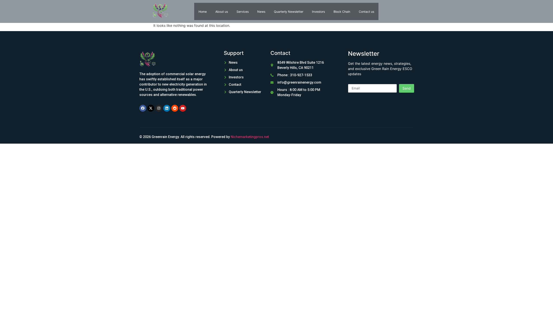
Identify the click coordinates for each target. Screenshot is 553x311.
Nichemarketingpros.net (250, 137)
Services (243, 11)
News (261, 11)
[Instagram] (158, 108)
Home (203, 11)
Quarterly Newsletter (288, 11)
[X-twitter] (150, 108)
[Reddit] (174, 108)
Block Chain (342, 11)
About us (221, 11)
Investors (318, 11)
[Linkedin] (166, 108)
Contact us (366, 11)
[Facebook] (142, 108)
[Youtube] (182, 108)
